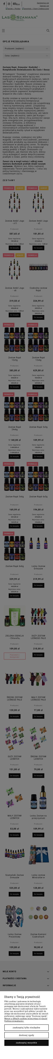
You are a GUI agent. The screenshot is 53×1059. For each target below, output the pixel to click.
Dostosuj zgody (26, 1035)
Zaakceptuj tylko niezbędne (26, 1027)
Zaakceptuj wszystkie (26, 1042)
